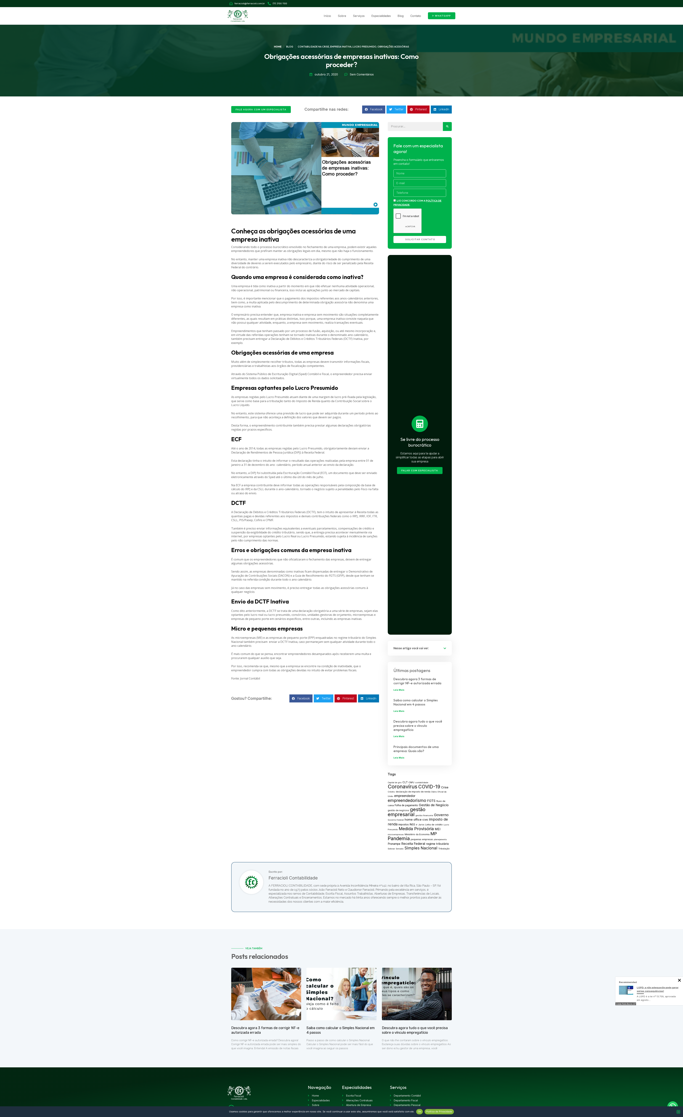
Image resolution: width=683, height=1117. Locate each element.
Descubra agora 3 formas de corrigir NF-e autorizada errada (417, 681)
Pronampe (394, 843)
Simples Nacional (420, 847)
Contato (415, 16)
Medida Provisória (416, 828)
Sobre (342, 16)
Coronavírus (402, 786)
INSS (412, 824)
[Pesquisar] (447, 126)
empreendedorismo (407, 800)
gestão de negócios (398, 810)
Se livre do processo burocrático (419, 442)
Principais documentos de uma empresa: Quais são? (416, 749)
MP (433, 833)
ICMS (425, 819)
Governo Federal (396, 820)
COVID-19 (429, 786)
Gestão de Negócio (434, 805)
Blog (401, 16)
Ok (419, 1111)
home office (413, 819)
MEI (437, 829)
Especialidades (381, 16)
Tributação (444, 848)
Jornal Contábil (250, 678)
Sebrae (391, 848)
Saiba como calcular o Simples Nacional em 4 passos (415, 702)
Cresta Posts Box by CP (626, 1004)
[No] (678, 1112)
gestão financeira (424, 815)
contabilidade (421, 782)
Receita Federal (413, 843)
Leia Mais (398, 690)
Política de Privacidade (439, 1111)
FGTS (431, 801)
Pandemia (399, 838)
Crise (444, 787)
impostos (403, 824)
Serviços (359, 16)
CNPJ (411, 782)
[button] (373, 110)
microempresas (396, 834)
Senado (400, 848)
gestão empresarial (406, 811)
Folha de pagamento (406, 805)
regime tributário (437, 843)
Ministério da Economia (417, 834)
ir (416, 824)
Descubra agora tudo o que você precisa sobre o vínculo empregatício (417, 725)
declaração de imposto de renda (413, 791)
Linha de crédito (434, 824)
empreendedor (404, 796)
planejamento (440, 839)
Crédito (391, 792)
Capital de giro (395, 782)
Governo (441, 815)
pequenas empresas (422, 839)
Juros (421, 824)
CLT (405, 782)
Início (327, 16)
